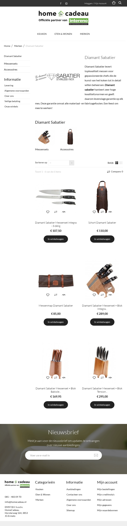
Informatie (12, 79)
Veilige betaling (12, 101)
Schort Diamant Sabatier (102, 222)
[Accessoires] (70, 137)
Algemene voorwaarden (16, 90)
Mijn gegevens (104, 505)
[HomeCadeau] (63, 18)
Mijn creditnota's (105, 494)
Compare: (116, 171)
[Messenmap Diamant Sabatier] (56, 280)
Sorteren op (41, 162)
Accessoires (10, 69)
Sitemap (70, 510)
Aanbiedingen (73, 489)
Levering (8, 85)
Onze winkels (11, 106)
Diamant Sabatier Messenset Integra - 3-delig (56, 224)
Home (7, 45)
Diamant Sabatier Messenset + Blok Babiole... (56, 390)
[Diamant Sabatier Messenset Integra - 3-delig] (56, 197)
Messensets (11, 63)
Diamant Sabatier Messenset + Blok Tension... (102, 390)
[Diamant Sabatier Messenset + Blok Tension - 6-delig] (102, 363)
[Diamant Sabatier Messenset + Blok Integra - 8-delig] (102, 280)
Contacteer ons (74, 494)
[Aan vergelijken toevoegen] (55, 212)
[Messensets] (45, 137)
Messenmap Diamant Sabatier (56, 305)
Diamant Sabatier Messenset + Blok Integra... (102, 307)
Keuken (42, 33)
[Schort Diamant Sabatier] (102, 197)
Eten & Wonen (63, 33)
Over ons (9, 95)
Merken (85, 33)
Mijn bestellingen (106, 489)
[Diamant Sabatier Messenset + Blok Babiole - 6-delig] (56, 363)
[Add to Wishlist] (47, 212)
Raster (117, 162)
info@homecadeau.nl (15, 501)
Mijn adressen (104, 499)
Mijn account (107, 482)
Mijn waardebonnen (107, 510)
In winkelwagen (56, 239)
